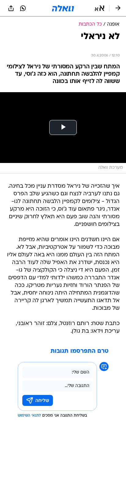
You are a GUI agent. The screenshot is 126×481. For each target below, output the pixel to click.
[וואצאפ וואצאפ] (23, 8)
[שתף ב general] (11, 8)
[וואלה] (63, 8)
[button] (99, 8)
